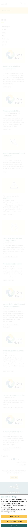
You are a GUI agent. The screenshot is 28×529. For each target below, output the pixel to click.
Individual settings (14, 516)
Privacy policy (8, 508)
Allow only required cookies (14, 521)
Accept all (14, 526)
